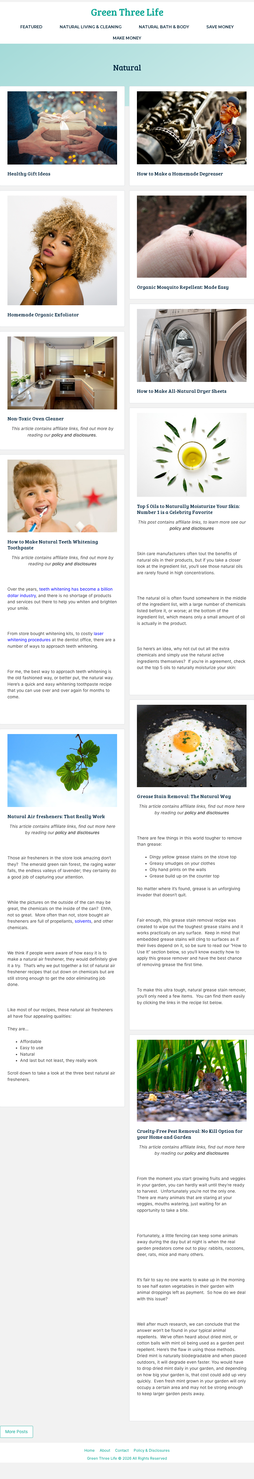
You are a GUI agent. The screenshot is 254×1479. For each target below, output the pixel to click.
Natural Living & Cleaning (91, 27)
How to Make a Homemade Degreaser (180, 173)
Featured (31, 27)
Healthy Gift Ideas (28, 173)
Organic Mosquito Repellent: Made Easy (183, 286)
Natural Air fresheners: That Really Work (56, 816)
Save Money (220, 27)
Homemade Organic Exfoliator (43, 314)
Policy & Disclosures (152, 1450)
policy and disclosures (192, 528)
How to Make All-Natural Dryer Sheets (181, 390)
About (105, 1450)
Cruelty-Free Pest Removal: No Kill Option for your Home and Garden (190, 1133)
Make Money (127, 38)
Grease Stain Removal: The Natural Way (184, 796)
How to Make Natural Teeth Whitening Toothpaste (52, 544)
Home (89, 1450)
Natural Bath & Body (164, 27)
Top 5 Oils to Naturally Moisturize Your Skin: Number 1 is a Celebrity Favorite (188, 509)
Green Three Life (127, 11)
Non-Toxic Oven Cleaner (35, 418)
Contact (122, 1450)
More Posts (16, 1431)
